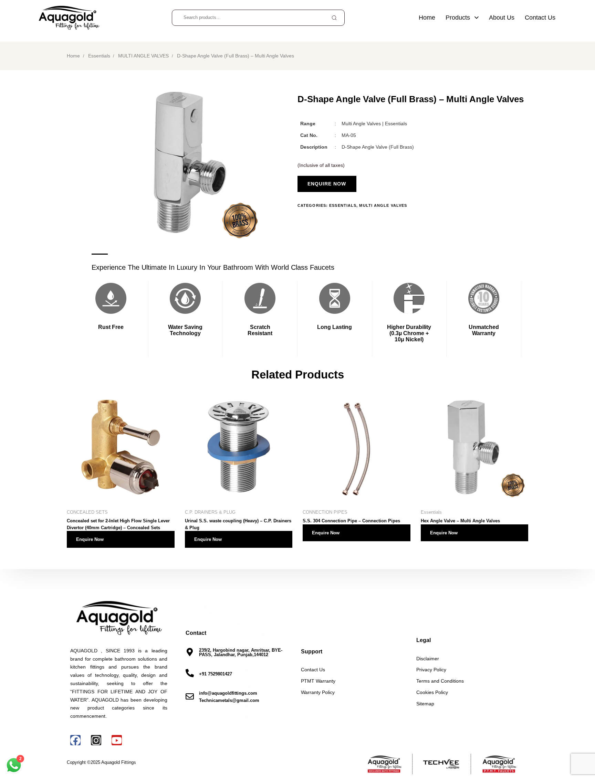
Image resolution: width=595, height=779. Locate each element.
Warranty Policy (318, 692)
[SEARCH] (334, 17)
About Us (501, 17)
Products (458, 17)
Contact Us (540, 17)
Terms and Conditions (440, 681)
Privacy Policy (431, 670)
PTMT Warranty (318, 681)
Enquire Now (90, 539)
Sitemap (425, 704)
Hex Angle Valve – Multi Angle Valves (460, 520)
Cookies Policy (432, 692)
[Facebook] (75, 740)
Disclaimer (427, 659)
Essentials (99, 55)
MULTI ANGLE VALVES (143, 55)
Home (427, 17)
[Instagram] (96, 740)
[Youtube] (117, 740)
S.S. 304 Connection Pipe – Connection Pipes (351, 520)
